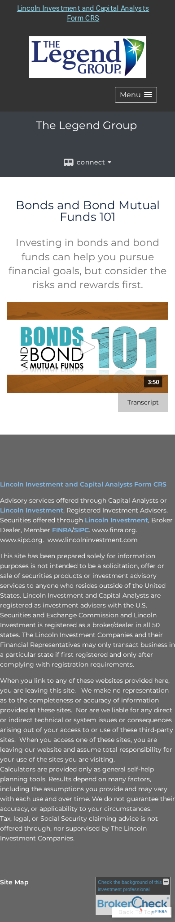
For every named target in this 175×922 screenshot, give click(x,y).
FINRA (62, 530)
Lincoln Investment (31, 510)
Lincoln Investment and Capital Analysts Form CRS (83, 484)
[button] (136, 95)
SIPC (81, 530)
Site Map (14, 882)
